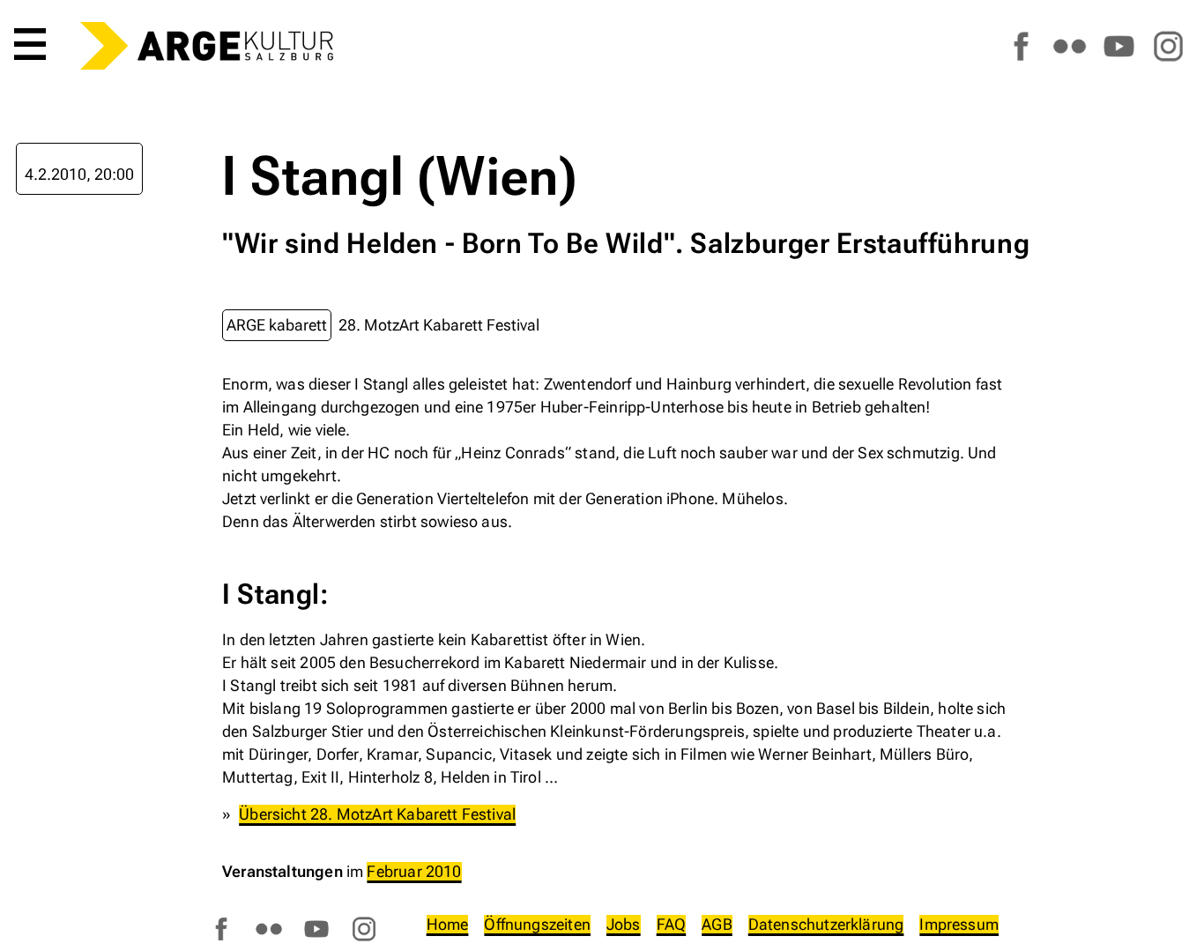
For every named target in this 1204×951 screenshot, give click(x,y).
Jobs (623, 924)
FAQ (672, 924)
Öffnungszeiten (537, 924)
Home (448, 924)
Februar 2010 (414, 871)
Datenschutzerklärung (826, 924)
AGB (717, 924)
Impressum (959, 924)
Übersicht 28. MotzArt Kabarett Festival (377, 814)
